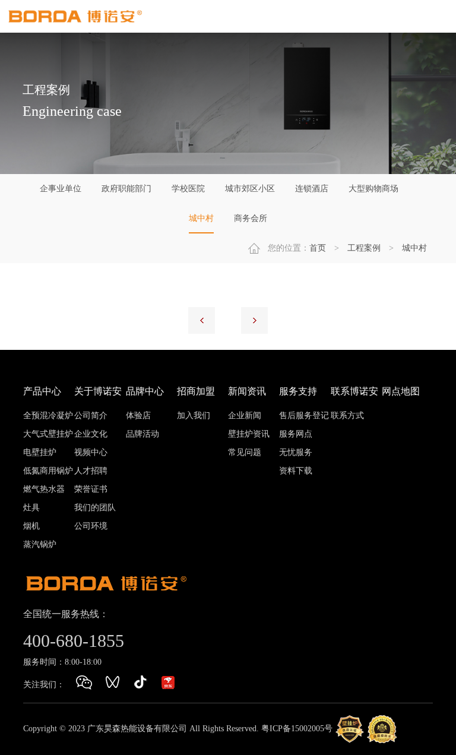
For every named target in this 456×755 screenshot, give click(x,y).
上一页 (201, 320)
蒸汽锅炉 (39, 544)
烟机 (31, 526)
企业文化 (90, 433)
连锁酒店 (311, 188)
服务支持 (298, 391)
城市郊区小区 (250, 188)
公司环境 (90, 526)
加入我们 (193, 415)
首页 (317, 248)
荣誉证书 (90, 489)
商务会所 (250, 218)
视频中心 (90, 452)
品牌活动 (142, 433)
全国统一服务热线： (66, 614)
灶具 (31, 507)
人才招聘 (90, 470)
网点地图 (401, 391)
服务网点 (295, 433)
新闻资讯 (247, 391)
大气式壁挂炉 (48, 433)
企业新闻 (244, 415)
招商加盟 (196, 391)
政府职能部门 (126, 188)
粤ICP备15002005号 (296, 728)
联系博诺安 (354, 391)
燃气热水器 (44, 489)
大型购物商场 (373, 188)
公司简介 (90, 415)
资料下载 (295, 470)
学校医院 (188, 188)
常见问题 (244, 452)
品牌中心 (145, 391)
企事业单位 (60, 188)
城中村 (201, 218)
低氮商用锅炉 (48, 470)
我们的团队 (95, 507)
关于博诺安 (98, 391)
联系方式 (347, 415)
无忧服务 (295, 452)
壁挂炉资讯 (249, 433)
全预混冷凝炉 (48, 415)
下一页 (254, 320)
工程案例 (364, 248)
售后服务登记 (304, 415)
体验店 (138, 415)
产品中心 (42, 391)
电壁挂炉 (39, 452)
